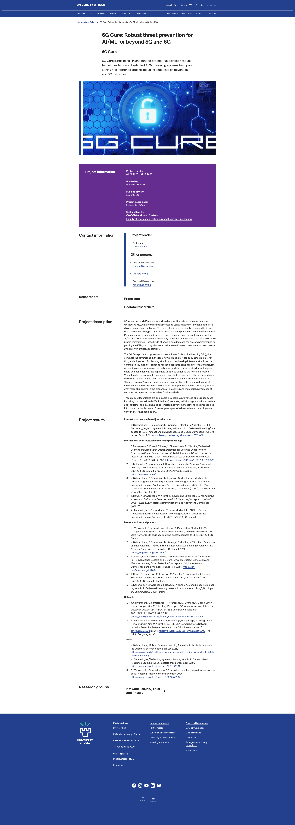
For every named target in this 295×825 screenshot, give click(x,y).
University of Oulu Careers (162, 737)
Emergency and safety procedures (196, 744)
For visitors (187, 13)
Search (169, 5)
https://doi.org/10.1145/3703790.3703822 (190, 460)
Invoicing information (160, 742)
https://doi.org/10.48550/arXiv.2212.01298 (182, 630)
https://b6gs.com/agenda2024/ (148, 552)
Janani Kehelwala (142, 284)
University (141, 13)
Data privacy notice (195, 727)
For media (200, 13)
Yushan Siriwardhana (144, 266)
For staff (212, 13)
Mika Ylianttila (140, 246)
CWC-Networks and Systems (142, 215)
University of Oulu (86, 22)
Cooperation (127, 13)
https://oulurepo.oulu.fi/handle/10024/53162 (155, 677)
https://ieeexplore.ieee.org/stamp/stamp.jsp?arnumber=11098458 (167, 616)
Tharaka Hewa (140, 273)
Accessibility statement (197, 723)
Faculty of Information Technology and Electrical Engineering (159, 219)
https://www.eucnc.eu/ (143, 474)
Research (114, 13)
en (200, 7)
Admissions (101, 13)
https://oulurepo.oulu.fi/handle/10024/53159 (155, 666)
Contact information (159, 723)
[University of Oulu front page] (96, 5)
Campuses (191, 737)
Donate (184, 5)
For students (172, 13)
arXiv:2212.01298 (140, 630)
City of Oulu (191, 750)
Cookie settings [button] (193, 732)
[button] (211, 5)
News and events (84, 13)
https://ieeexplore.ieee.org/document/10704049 (177, 435)
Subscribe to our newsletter (163, 732)
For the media (156, 727)
